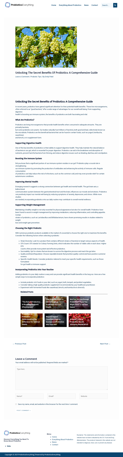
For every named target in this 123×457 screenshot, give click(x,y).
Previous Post (19, 344)
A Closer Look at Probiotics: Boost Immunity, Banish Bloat (79, 321)
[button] (18, 446)
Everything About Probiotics (70, 5)
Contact (94, 5)
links (9, 446)
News (86, 5)
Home (53, 5)
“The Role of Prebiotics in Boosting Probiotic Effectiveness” (31, 304)
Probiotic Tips (36, 77)
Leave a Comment (22, 77)
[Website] (93, 397)
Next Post (105, 344)
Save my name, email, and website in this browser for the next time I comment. (48, 404)
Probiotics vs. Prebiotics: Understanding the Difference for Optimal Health (31, 319)
